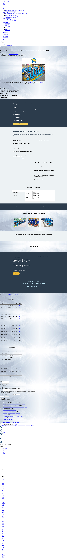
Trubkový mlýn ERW (31, 425)
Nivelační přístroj (7, 24)
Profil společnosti (5, 32)
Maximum (1, 389)
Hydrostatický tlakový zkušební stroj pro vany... (11, 422)
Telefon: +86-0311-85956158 (5, 1)
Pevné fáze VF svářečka (8, 26)
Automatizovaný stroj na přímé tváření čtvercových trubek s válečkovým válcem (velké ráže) (16, 13)
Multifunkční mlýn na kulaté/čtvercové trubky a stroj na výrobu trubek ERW (12, 16)
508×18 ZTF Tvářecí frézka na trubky (9, 410)
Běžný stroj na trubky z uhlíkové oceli (5, 392)
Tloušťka (1, 390)
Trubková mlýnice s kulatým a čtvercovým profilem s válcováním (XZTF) (15, 407)
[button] (20, 124)
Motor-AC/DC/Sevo (7, 30)
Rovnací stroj (6, 28)
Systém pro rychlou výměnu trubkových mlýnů (11, 17)
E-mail (1, 382)
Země (1, 383)
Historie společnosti (4, 448)
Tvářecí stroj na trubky (25, 425)
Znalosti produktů (5, 37)
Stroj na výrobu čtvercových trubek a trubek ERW (9, 12)
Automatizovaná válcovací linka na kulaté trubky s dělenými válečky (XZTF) (14, 10)
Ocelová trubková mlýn (13, 425)
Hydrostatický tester (7, 29)
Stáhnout (3, 39)
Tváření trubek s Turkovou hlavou (9, 14)
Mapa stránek (15, 424)
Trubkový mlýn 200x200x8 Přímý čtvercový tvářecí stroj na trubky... (14, 404)
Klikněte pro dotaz (3, 398)
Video (2, 38)
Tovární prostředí (5, 34)
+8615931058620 (2, 432)
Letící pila (6, 27)
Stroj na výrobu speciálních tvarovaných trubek (11, 19)
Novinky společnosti (5, 36)
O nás (2, 31)
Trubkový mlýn (2, 425)
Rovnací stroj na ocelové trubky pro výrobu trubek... (11, 413)
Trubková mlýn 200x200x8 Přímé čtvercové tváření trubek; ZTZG (10, 294)
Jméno (1, 381)
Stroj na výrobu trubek (7, 425)
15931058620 (3, 479)
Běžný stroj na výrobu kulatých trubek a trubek (10, 11)
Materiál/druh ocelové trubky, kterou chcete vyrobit (6, 394)
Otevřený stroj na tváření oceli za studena (6, 387)
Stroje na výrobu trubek (19, 425)
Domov (3, 8)
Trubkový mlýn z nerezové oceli (7, 21)
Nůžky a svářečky (7, 25)
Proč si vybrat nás (4, 450)
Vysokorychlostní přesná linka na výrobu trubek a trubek (10, 20)
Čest (3, 33)
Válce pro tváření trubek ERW (8, 419)
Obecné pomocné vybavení (6, 22)
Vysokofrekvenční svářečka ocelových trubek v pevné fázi (12, 416)
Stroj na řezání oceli (7, 23)
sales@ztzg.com (2, 436)
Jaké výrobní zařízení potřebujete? (4, 384)
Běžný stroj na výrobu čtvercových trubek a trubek (11, 15)
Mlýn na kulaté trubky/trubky (4, 385)
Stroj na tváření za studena (6, 18)
